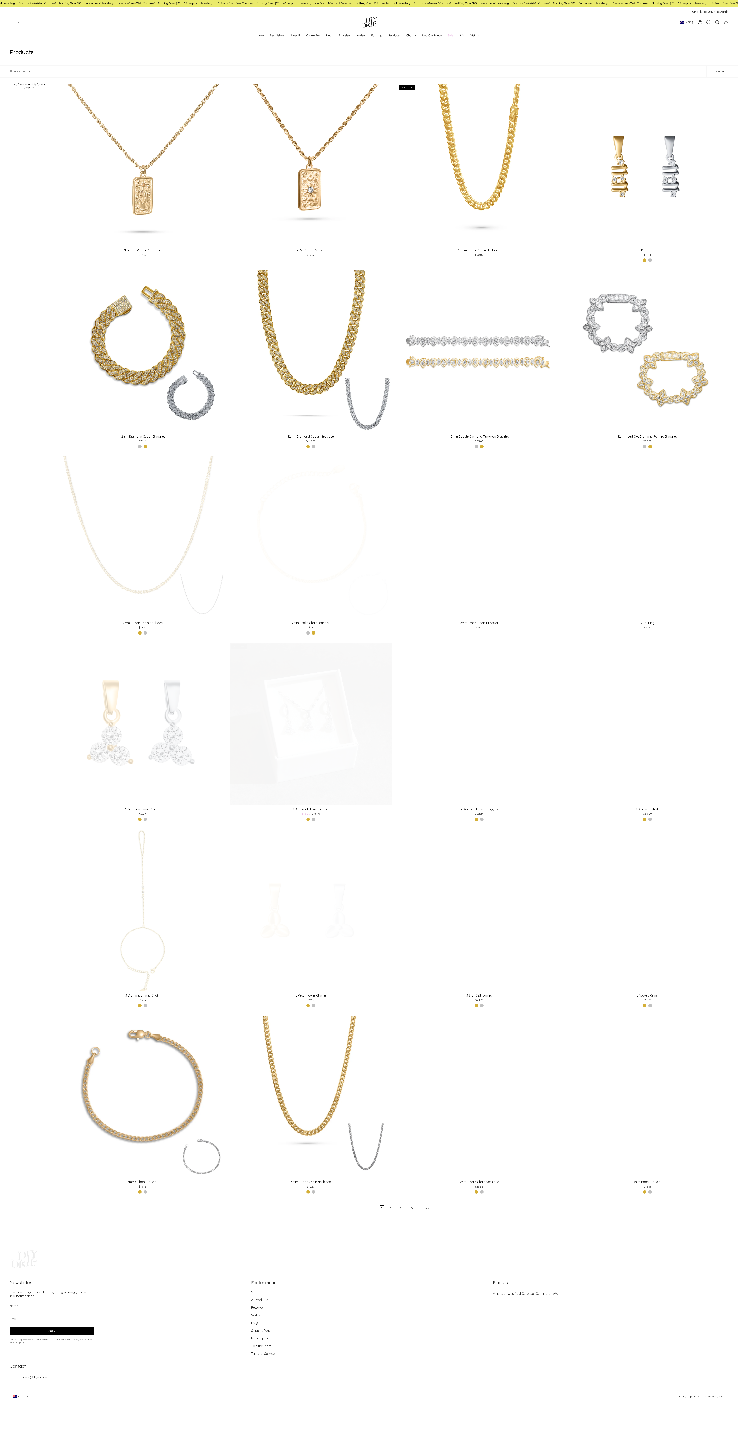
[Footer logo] (24, 1259)
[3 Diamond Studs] (647, 724)
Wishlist (256, 1315)
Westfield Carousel (521, 1294)
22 (411, 1208)
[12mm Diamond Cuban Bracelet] (143, 351)
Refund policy (261, 1338)
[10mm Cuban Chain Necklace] (479, 165)
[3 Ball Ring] (647, 537)
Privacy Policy (71, 1339)
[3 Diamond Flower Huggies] (479, 724)
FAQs (255, 1323)
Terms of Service (263, 1354)
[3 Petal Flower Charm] (311, 910)
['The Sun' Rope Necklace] (311, 165)
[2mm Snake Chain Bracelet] (311, 537)
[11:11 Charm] (647, 165)
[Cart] (726, 22)
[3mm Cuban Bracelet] (143, 1097)
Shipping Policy (261, 1330)
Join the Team (261, 1346)
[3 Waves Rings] (647, 910)
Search (256, 1292)
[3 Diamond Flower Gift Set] (311, 724)
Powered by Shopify (715, 1396)
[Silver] (650, 260)
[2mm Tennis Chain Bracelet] (479, 537)
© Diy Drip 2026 (689, 1396)
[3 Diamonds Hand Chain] (143, 910)
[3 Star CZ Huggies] (479, 910)
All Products (259, 1300)
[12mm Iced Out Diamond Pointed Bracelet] (647, 351)
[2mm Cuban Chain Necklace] (143, 537)
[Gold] (644, 260)
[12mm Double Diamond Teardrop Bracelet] (479, 351)
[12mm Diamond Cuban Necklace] (311, 351)
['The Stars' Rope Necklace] (143, 165)
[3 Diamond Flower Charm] (143, 724)
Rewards (257, 1307)
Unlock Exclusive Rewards (710, 12)
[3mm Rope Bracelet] (647, 1097)
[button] (376, 35)
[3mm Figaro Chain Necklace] (479, 1097)
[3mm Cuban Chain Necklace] (311, 1097)
